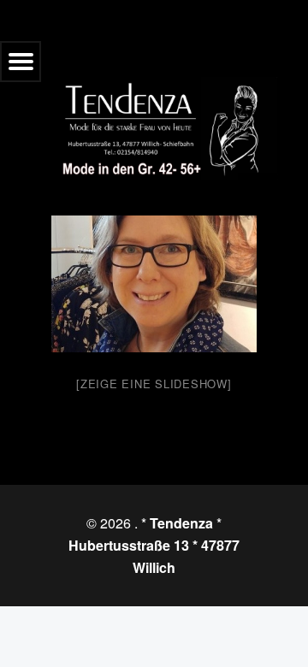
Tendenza (181, 523)
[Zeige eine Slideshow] (154, 383)
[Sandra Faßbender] (154, 283)
